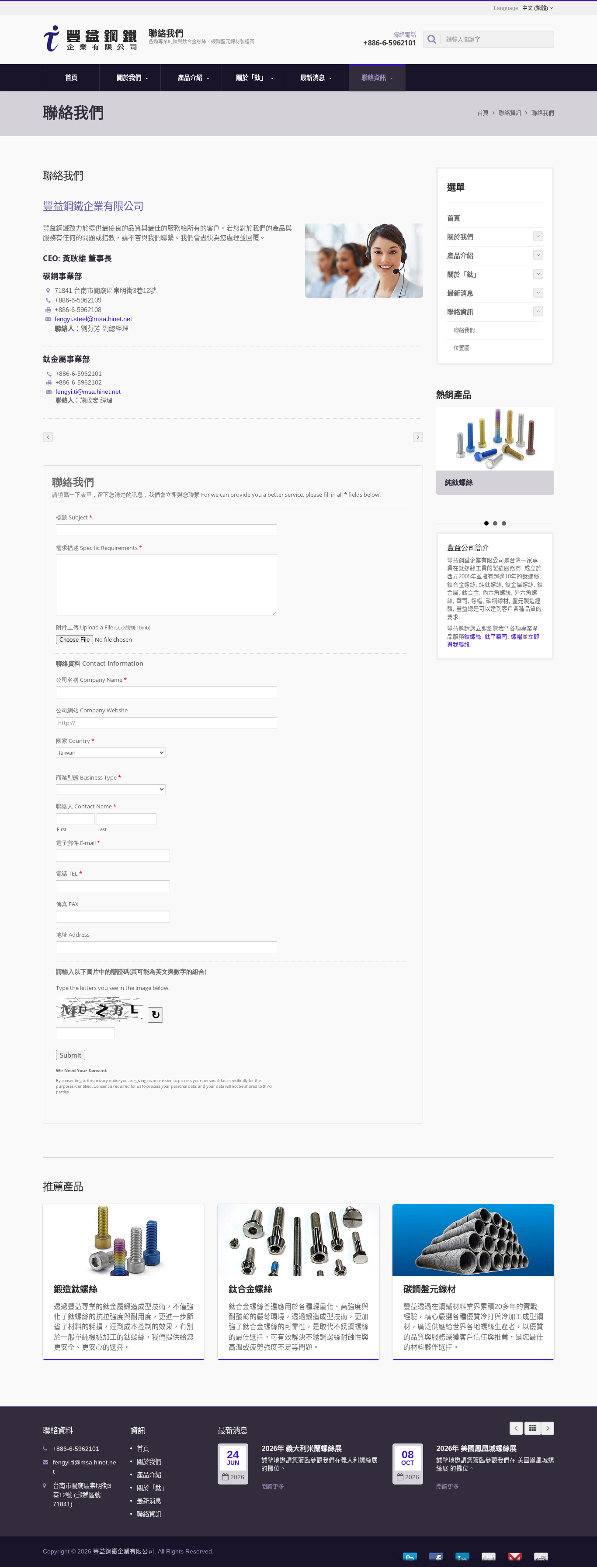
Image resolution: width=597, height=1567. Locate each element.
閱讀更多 (272, 1486)
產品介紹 (191, 77)
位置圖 (461, 348)
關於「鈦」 (252, 77)
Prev (516, 1428)
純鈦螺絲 (459, 482)
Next (547, 1428)
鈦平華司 (496, 636)
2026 (237, 1477)
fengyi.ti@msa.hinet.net (88, 391)
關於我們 (130, 77)
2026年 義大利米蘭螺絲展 (301, 1448)
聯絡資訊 (374, 77)
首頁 (71, 77)
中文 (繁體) (535, 8)
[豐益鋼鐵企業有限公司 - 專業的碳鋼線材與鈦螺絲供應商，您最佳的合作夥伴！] (92, 37)
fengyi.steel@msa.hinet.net (93, 319)
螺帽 (516, 636)
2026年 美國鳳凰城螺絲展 (476, 1448)
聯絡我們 (542, 113)
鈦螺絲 (472, 636)
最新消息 (313, 77)
